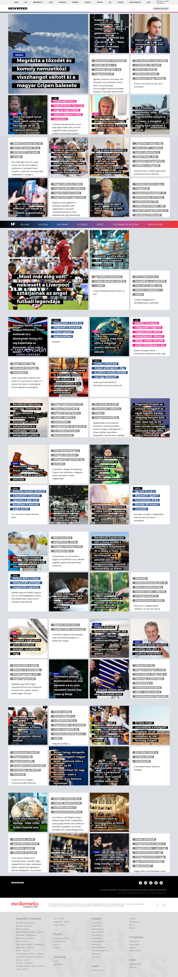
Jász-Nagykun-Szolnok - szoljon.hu (30, 954)
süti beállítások (142, 890)
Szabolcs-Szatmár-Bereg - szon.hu (30, 966)
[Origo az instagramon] (150, 882)
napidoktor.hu (97, 938)
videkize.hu (96, 954)
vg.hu (56, 961)
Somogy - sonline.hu (24, 963)
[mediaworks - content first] (24, 905)
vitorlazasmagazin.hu (100, 950)
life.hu (131, 925)
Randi (121, 2)
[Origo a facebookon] (140, 882)
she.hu (132, 928)
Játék (148, 2)
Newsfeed (62, 2)
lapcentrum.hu (135, 951)
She (110, 2)
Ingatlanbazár (135, 2)
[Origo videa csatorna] (156, 882)
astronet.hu (96, 923)
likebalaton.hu (97, 935)
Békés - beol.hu (22, 929)
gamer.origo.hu (98, 932)
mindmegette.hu (98, 941)
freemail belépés (161, 9)
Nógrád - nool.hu (23, 960)
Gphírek (100, 2)
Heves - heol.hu (22, 950)
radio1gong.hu (135, 964)
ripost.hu (133, 919)
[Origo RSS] (161, 882)
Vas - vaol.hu (59, 919)
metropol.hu (134, 922)
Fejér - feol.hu (22, 941)
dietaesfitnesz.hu (99, 947)
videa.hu (132, 948)
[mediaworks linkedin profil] (164, 904)
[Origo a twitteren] (145, 882)
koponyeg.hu (134, 944)
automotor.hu (97, 926)
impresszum (152, 890)
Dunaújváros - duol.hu (25, 938)
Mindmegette (38, 2)
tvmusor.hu (96, 957)
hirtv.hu (57, 944)
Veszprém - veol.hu (62, 922)
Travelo (88, 2)
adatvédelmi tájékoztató (108, 890)
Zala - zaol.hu (59, 925)
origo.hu (57, 948)
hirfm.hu (132, 967)
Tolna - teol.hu (22, 969)
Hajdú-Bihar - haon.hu (25, 947)
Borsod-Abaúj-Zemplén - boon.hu (30, 932)
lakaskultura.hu (98, 929)
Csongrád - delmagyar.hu (26, 935)
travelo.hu (96, 944)
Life (25, 2)
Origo (16, 2)
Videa (51, 2)
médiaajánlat (162, 890)
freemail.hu (134, 941)
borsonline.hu (97, 970)
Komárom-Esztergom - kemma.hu (30, 957)
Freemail (75, 2)
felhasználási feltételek (126, 890)
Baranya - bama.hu (24, 926)
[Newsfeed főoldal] (17, 882)
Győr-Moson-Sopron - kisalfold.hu (30, 944)
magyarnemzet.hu (61, 938)
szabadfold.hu (59, 941)
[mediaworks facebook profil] (157, 904)
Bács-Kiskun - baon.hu (25, 923)
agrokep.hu (58, 964)
